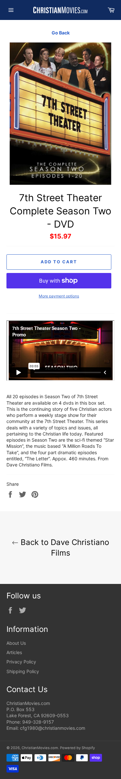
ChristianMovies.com (40, 748)
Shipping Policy (22, 671)
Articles (14, 652)
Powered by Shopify (77, 748)
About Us (16, 643)
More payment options (59, 296)
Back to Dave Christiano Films (63, 548)
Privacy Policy (21, 661)
